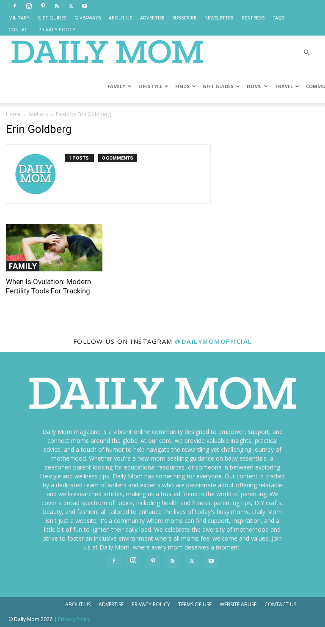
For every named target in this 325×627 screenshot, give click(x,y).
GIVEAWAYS (87, 17)
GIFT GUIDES (52, 17)
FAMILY (116, 86)
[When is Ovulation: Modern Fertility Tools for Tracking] (54, 247)
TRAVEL (284, 86)
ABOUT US (120, 17)
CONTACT (19, 29)
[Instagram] (28, 6)
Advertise (111, 604)
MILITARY (19, 17)
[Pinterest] (42, 6)
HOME (254, 86)
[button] (306, 53)
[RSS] (56, 6)
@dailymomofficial (213, 341)
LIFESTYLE (150, 86)
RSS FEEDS (253, 17)
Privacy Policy (151, 604)
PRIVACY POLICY (57, 29)
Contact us (280, 604)
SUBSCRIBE (184, 17)
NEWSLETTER (219, 17)
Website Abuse (238, 604)
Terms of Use (195, 604)
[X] (70, 6)
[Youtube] (84, 6)
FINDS (182, 86)
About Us (78, 604)
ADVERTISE (152, 17)
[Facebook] (14, 6)
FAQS (278, 17)
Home (13, 114)
